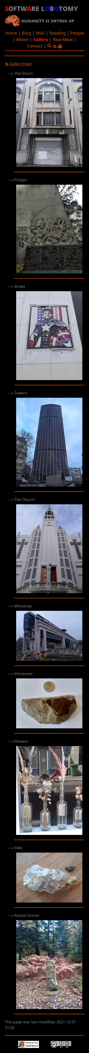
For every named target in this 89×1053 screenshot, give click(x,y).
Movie (22, 39)
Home (11, 33)
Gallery (40, 39)
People (77, 33)
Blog (26, 33)
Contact (35, 46)
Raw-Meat (63, 39)
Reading (57, 33)
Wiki (40, 33)
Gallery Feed (20, 63)
